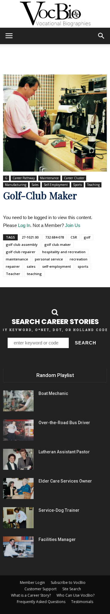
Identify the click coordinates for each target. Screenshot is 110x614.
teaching (34, 273)
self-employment (56, 266)
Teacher (13, 273)
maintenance (17, 259)
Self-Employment (56, 185)
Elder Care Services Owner (65, 481)
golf (87, 237)
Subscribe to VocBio (68, 582)
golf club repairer (20, 251)
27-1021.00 (30, 237)
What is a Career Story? (31, 595)
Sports (77, 185)
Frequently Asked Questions (41, 601)
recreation (78, 259)
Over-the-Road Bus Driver (64, 422)
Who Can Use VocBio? (75, 595)
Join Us (72, 225)
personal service (49, 259)
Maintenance (49, 178)
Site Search (71, 588)
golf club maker (57, 244)
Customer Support (40, 588)
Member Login (32, 582)
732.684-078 (54, 237)
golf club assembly (22, 244)
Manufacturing (15, 185)
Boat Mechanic (53, 393)
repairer (13, 266)
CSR (74, 237)
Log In (24, 225)
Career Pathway (24, 178)
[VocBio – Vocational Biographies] (55, 14)
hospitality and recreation (64, 251)
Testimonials (82, 601)
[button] (101, 36)
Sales (34, 185)
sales (31, 266)
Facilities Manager (57, 539)
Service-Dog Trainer (58, 510)
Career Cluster (74, 178)
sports (83, 266)
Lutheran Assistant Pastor (64, 451)
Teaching (93, 185)
